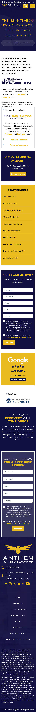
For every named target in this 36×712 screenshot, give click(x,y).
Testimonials (18, 616)
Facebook (22, 94)
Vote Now (30, 2)
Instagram (5, 97)
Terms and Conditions (18, 639)
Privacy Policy (18, 633)
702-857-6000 (12, 567)
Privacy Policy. (26, 337)
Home (17, 41)
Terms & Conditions (13, 337)
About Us (18, 604)
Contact (18, 627)
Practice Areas (18, 610)
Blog (18, 622)
